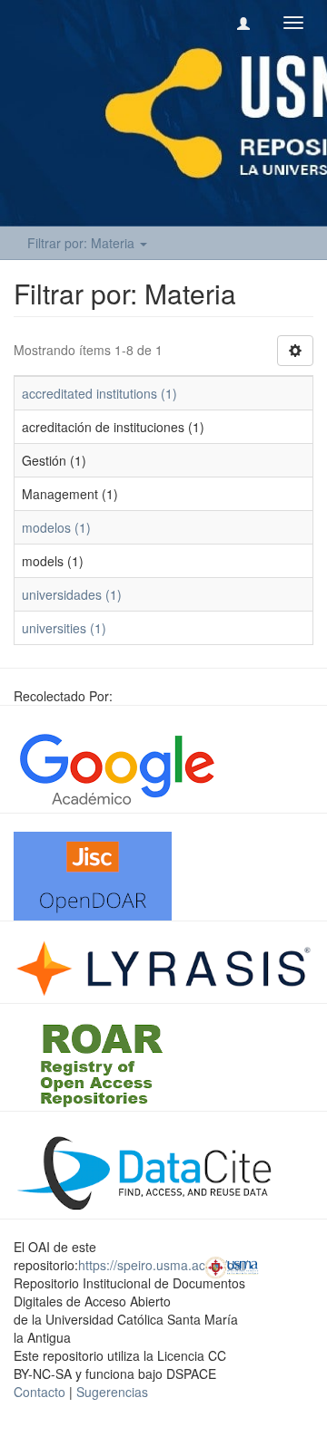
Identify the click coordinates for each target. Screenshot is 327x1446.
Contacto (39, 1392)
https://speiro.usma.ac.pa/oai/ (163, 1265)
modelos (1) (56, 527)
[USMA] (231, 1266)
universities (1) (64, 628)
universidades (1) (72, 594)
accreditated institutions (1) (99, 393)
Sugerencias (112, 1392)
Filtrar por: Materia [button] (82, 243)
